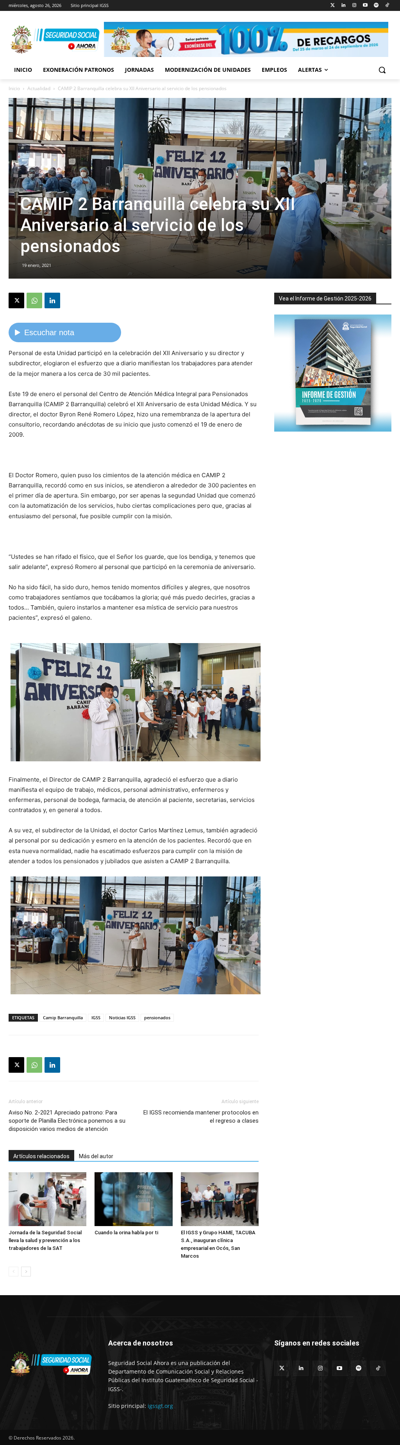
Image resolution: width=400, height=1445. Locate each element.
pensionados (157, 1017)
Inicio (14, 88)
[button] (382, 69)
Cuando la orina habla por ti (126, 1232)
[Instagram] (354, 5)
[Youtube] (365, 5)
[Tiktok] (386, 5)
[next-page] (26, 1271)
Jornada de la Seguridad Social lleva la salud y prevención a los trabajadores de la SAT (45, 1240)
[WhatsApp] (34, 300)
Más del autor (96, 1156)
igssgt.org (160, 1405)
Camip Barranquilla (63, 1017)
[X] (16, 300)
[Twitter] (332, 5)
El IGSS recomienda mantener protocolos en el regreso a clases (201, 1116)
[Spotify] (375, 5)
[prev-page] (13, 1271)
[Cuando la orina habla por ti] (133, 1199)
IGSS (95, 1017)
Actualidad (38, 88)
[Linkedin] (343, 5)
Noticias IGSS (122, 1017)
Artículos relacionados (41, 1156)
